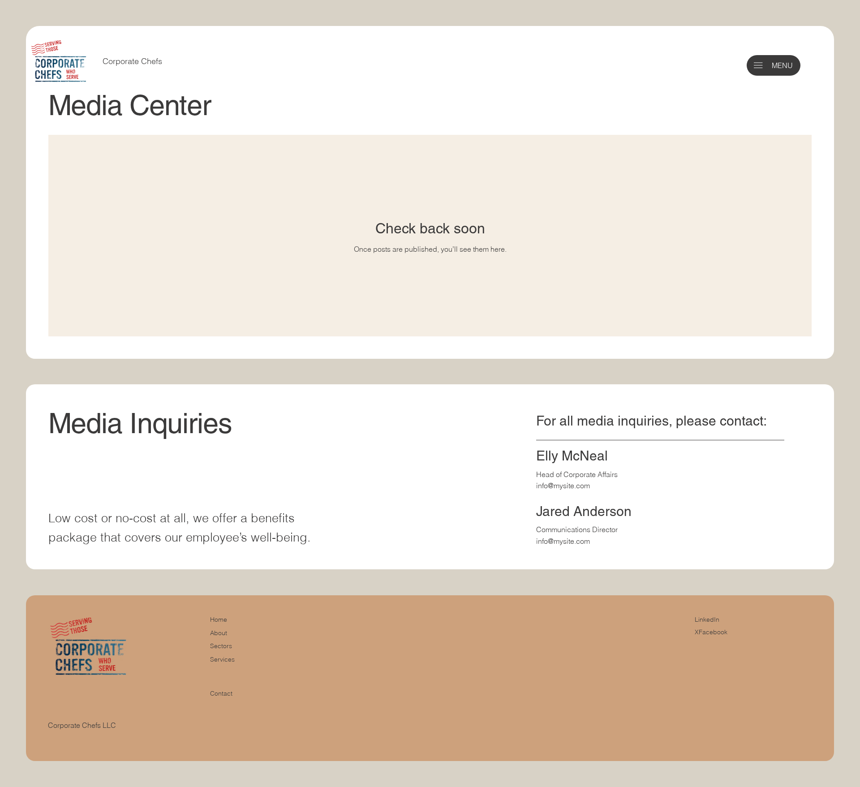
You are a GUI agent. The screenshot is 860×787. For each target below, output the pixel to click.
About (218, 633)
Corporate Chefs (133, 61)
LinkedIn (707, 619)
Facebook (713, 632)
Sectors (221, 646)
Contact (221, 693)
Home (218, 619)
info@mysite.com (563, 485)
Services (222, 659)
